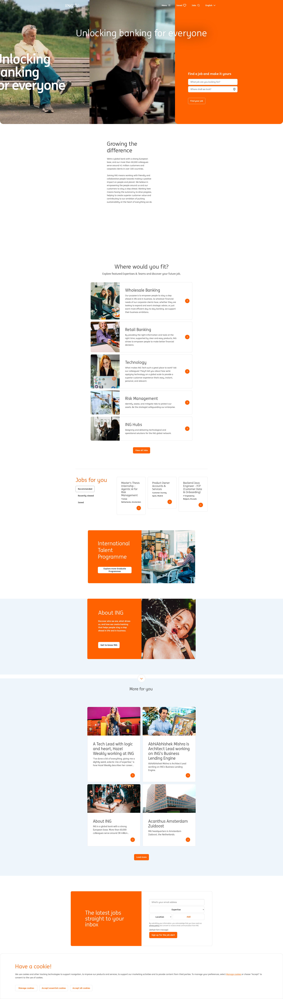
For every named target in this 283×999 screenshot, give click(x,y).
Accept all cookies (81, 988)
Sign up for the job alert (163, 935)
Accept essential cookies (54, 988)
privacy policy (154, 926)
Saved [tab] (81, 502)
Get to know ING (108, 645)
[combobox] (212, 89)
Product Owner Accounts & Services (161, 486)
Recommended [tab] (85, 489)
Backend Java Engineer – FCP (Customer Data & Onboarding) (192, 487)
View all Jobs (141, 450)
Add (188, 916)
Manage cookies (233, 974)
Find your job (196, 101)
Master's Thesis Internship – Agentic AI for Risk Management (130, 489)
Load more (141, 857)
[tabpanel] (162, 496)
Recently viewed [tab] (86, 495)
